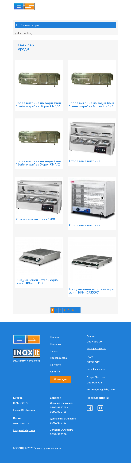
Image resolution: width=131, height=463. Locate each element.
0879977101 (93, 362)
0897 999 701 (21, 402)
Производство (58, 357)
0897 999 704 (95, 341)
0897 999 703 (21, 423)
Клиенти (55, 371)
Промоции (60, 379)
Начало (54, 336)
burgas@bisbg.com (24, 409)
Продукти (56, 343)
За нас (54, 350)
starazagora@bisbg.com (101, 389)
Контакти (55, 364)
